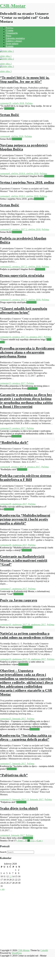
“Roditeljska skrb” (14, 442)
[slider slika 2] (7, 59)
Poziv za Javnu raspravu (18, 600)
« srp (2, 889)
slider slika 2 (6, 63)
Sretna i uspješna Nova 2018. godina (27, 182)
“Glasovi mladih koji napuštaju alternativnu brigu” (23, 310)
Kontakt (9, 46)
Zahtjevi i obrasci (14, 41)
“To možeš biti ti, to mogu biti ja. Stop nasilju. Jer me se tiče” (24, 79)
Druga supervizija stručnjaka (22, 275)
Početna (9, 27)
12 (33, 840)
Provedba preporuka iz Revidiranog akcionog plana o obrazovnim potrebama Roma (27, 352)
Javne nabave (12, 43)
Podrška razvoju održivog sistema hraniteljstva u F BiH (25, 478)
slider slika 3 (6, 71)
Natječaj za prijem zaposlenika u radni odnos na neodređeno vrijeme (26, 635)
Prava (8, 35)
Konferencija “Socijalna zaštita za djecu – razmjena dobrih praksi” (25, 737)
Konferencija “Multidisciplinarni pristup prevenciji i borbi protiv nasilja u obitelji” (25, 519)
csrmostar (4, 103)
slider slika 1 (6, 56)
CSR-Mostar (13, 5)
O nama (9, 30)
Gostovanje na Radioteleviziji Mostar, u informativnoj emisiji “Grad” (23, 560)
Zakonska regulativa (15, 38)
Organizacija (12, 33)
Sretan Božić (9, 115)
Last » (40, 840)
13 (10, 876)
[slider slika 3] (7, 66)
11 (31, 840)
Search (3, 852)
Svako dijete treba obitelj (19, 808)
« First (19, 840)
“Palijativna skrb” (14, 775)
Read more (9, 108)
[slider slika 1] (7, 51)
